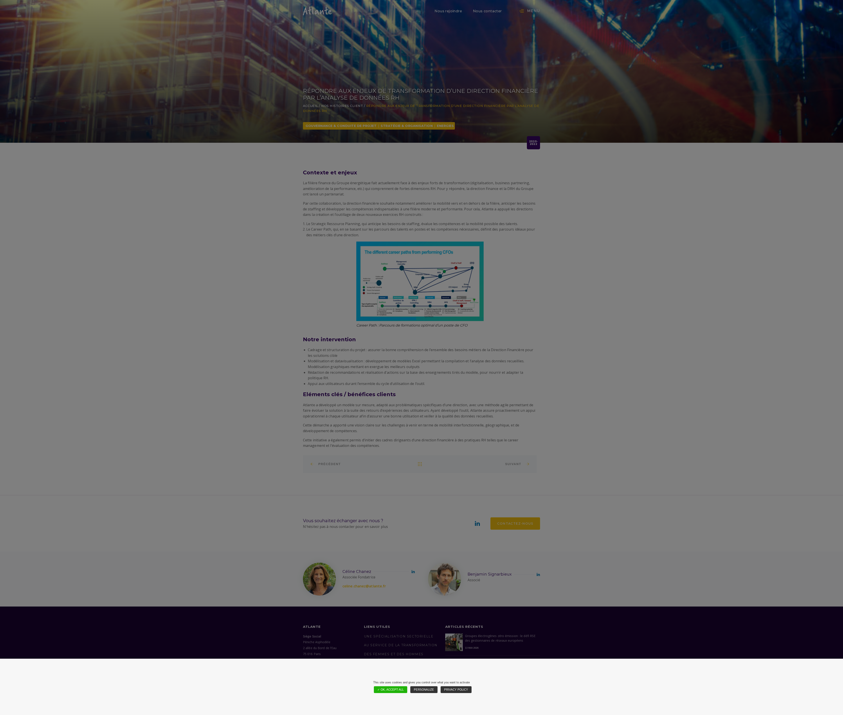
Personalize (424, 689)
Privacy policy (456, 689)
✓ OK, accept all (390, 689)
